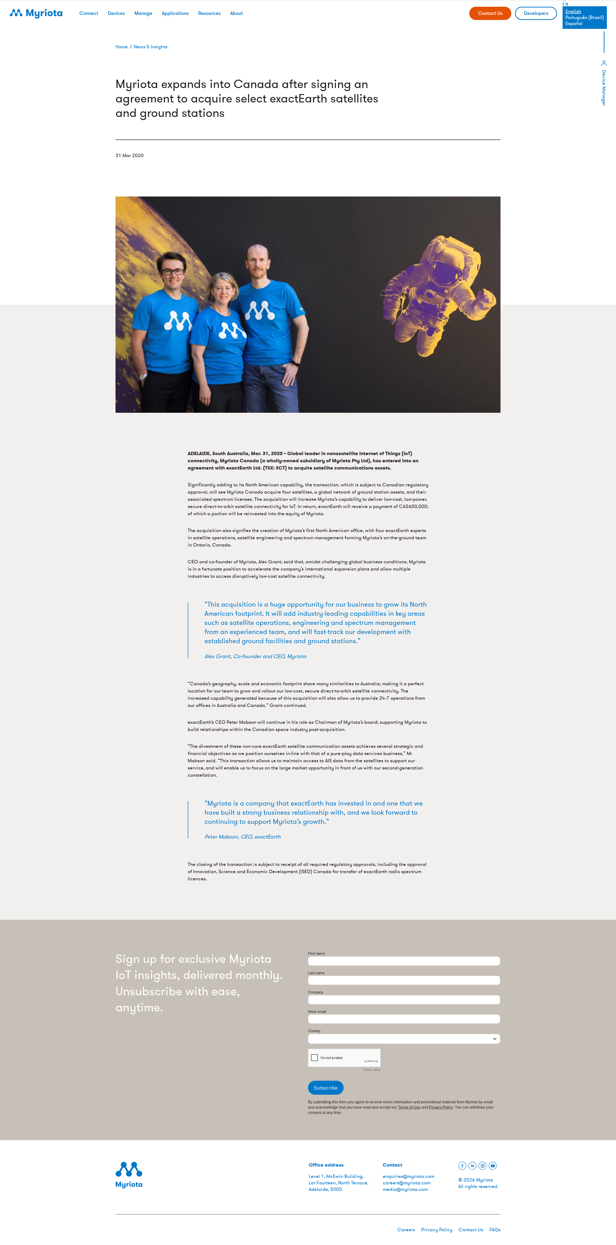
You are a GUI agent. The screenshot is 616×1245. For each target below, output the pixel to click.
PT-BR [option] (584, 17)
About (236, 13)
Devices (116, 13)
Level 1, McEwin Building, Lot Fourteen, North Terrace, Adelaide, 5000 (338, 1183)
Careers (406, 1229)
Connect (88, 13)
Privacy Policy (436, 1229)
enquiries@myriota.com (408, 1176)
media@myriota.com (405, 1189)
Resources (209, 13)
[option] (584, 17)
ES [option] (584, 23)
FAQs (494, 1229)
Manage (143, 13)
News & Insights (150, 47)
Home (122, 47)
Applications (175, 13)
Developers (536, 13)
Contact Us (490, 13)
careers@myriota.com (406, 1183)
